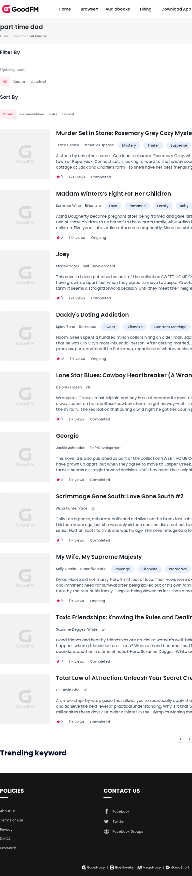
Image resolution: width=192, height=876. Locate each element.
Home (65, 9)
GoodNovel (96, 867)
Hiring (146, 9)
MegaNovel (152, 867)
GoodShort (180, 867)
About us (8, 810)
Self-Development (99, 266)
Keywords (8, 847)
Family (162, 205)
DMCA (5, 838)
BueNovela (124, 867)
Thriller (153, 145)
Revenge (122, 569)
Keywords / (20, 36)
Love (113, 205)
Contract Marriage (170, 326)
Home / (6, 36)
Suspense (178, 145)
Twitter (118, 821)
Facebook (121, 811)
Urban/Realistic (93, 568)
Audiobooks (118, 9)
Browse (88, 9)
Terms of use (11, 820)
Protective (178, 569)
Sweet (109, 326)
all (88, 387)
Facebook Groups (127, 831)
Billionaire (93, 205)
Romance (137, 205)
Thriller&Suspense (98, 145)
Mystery (129, 145)
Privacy (6, 829)
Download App (176, 9)
